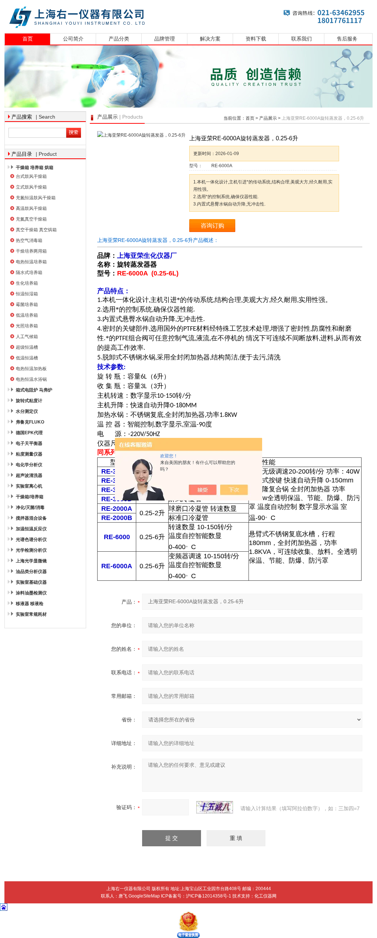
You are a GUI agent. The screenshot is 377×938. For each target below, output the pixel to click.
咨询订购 (212, 225)
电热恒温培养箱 (31, 261)
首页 (27, 39)
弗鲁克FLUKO (30, 422)
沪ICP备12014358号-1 (208, 896)
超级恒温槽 (27, 347)
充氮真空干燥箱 (31, 219)
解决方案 (210, 39)
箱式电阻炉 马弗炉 (34, 390)
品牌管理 (164, 39)
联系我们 (301, 39)
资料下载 (256, 39)
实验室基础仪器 (31, 582)
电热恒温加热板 (31, 368)
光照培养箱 (27, 326)
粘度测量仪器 (29, 454)
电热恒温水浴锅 (31, 379)
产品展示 (268, 118)
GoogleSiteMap (144, 896)
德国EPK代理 (29, 432)
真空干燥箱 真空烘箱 (36, 229)
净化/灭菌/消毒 (30, 507)
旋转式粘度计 (29, 400)
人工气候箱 (27, 336)
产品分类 (119, 39)
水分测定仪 (27, 411)
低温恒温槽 (27, 358)
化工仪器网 (265, 896)
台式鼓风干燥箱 (31, 176)
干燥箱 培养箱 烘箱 (34, 167)
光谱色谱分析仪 (31, 539)
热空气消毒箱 (29, 240)
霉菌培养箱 (27, 304)
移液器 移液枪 (29, 603)
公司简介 (73, 39)
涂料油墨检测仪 (31, 593)
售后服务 (347, 39)
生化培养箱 (27, 283)
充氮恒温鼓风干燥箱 (36, 197)
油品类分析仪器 (31, 571)
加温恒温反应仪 (31, 528)
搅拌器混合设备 (31, 518)
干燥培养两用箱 (31, 251)
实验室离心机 (29, 486)
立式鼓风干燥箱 (31, 187)
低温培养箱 (27, 315)
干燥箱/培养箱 (29, 496)
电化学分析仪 (29, 464)
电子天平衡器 (29, 443)
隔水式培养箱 (29, 272)
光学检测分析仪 (31, 550)
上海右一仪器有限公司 (188, 15)
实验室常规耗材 (31, 614)
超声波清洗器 (29, 475)
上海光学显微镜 (31, 560)
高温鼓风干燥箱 (31, 208)
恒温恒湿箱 (27, 293)
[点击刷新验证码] (214, 807)
